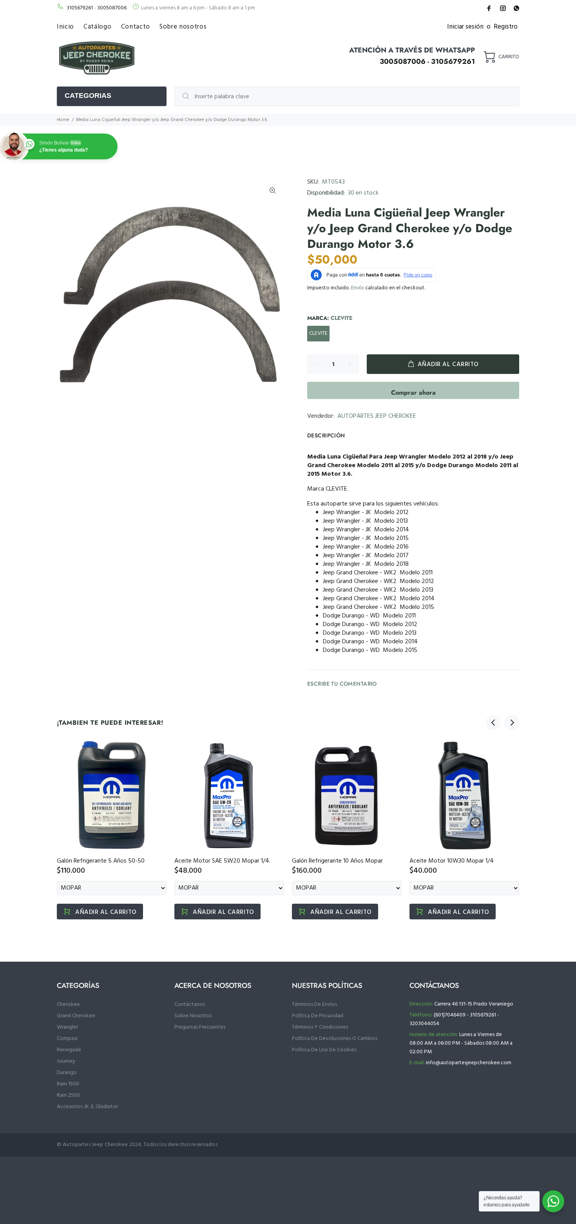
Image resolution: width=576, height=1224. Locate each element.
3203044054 (424, 1023)
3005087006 (112, 8)
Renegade (69, 1049)
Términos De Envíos (314, 1004)
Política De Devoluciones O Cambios (334, 1038)
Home (63, 120)
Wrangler (67, 1027)
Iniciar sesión (465, 27)
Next (511, 722)
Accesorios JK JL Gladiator (87, 1106)
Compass (67, 1038)
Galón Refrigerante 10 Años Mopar (337, 861)
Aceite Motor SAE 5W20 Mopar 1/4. (222, 861)
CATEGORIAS (88, 95)
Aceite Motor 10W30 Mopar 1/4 (451, 861)
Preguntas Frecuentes (199, 1027)
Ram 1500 (68, 1084)
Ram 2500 (68, 1095)
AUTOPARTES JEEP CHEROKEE (376, 416)
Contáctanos (189, 1004)
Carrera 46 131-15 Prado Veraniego (473, 1004)
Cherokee (68, 1004)
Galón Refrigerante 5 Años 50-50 (101, 861)
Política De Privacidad (317, 1015)
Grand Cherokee (76, 1015)
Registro (506, 27)
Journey (66, 1061)
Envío (357, 287)
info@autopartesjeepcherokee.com (468, 1062)
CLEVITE (318, 333)
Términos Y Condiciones (320, 1027)
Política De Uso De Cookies (324, 1049)
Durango (67, 1072)
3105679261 (80, 8)
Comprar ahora (413, 392)
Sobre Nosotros (193, 1015)
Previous (493, 722)
